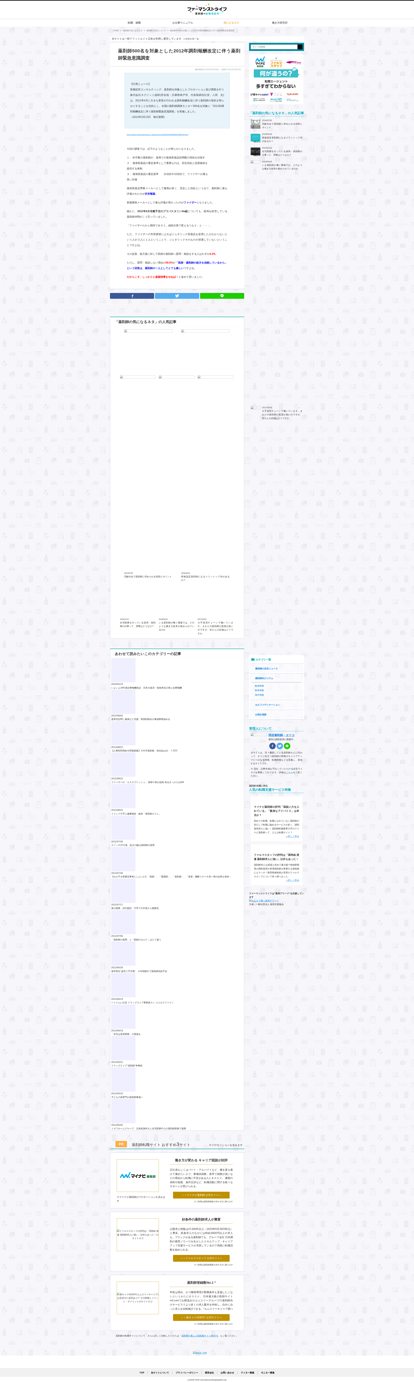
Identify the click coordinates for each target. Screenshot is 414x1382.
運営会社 (209, 1372)
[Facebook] (132, 296)
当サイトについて (160, 1372)
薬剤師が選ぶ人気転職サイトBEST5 (199, 1335)
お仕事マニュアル (182, 22)
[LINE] (287, 746)
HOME (116, 30)
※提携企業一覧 (191, 39)
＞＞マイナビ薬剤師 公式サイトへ (201, 1195)
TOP (142, 1372)
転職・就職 (134, 22)
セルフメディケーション (267, 704)
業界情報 (259, 690)
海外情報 (259, 695)
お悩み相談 (261, 714)
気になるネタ (231, 22)
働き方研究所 (280, 22)
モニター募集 (268, 1372)
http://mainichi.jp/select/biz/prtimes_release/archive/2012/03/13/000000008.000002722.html (157, 134)
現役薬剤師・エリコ (281, 735)
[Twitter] (177, 296)
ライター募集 (247, 1372)
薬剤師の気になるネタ (132, 30)
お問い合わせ (227, 1372)
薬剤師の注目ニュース (156, 30)
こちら (289, 772)
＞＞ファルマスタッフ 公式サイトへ (201, 1258)
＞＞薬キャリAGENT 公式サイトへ (201, 1317)
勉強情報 (259, 686)
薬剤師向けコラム (264, 678)
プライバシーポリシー (187, 1372)
